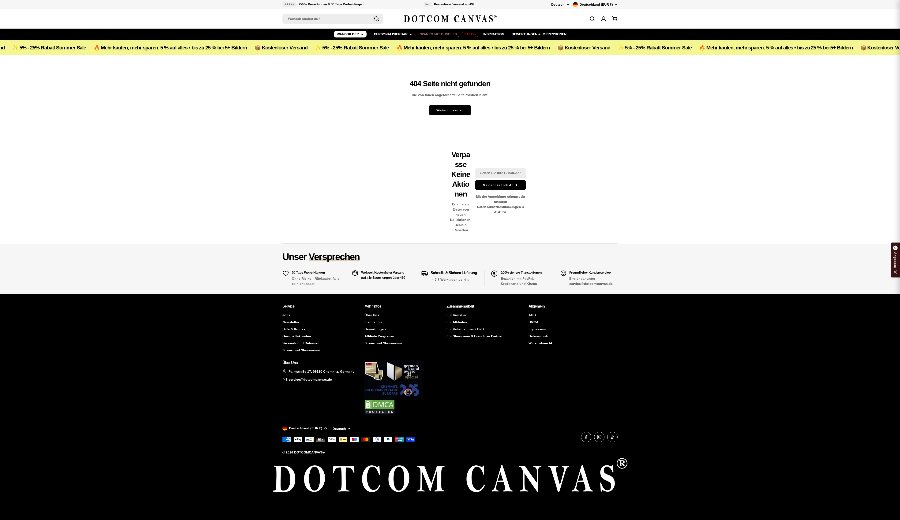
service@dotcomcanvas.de (310, 379)
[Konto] (603, 19)
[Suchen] (376, 19)
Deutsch (558, 4)
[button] (895, 260)
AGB (498, 212)
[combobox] (332, 19)
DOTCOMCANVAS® (309, 452)
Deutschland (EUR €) (596, 4)
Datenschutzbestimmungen (499, 207)
